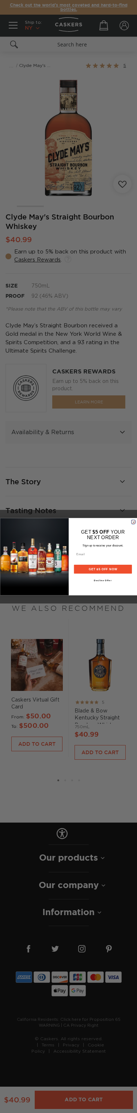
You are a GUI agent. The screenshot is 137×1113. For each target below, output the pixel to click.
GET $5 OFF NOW (102, 568)
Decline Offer (103, 580)
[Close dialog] (133, 522)
